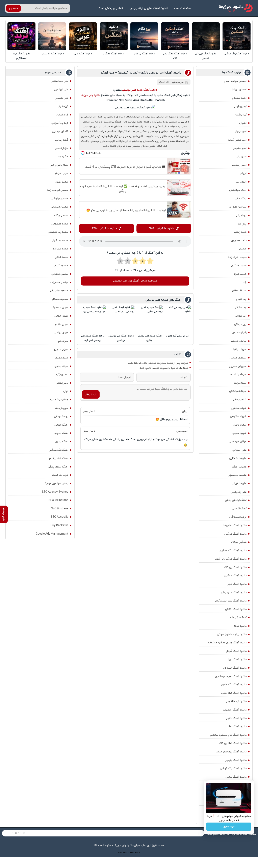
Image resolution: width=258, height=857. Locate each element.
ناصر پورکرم (62, 374)
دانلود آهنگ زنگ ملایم (234, 684)
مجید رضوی (61, 182)
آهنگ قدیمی (239, 509)
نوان (65, 391)
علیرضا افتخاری (238, 458)
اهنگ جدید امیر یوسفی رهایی (149, 338)
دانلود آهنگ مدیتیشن (52, 54)
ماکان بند (63, 157)
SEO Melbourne (58, 500)
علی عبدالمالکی (59, 81)
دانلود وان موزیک (90, 95)
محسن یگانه (61, 215)
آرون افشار (240, 115)
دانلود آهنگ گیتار (236, 651)
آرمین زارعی (240, 106)
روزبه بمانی (240, 324)
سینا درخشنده (238, 374)
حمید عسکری (239, 266)
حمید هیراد (240, 274)
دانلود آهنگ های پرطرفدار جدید (148, 8)
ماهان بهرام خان (59, 165)
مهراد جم (63, 341)
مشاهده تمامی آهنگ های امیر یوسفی (135, 281)
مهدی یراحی (61, 332)
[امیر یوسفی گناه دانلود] (177, 318)
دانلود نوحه (240, 626)
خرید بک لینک (60, 475)
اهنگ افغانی (61, 425)
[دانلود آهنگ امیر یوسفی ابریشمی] (121, 318)
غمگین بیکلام (239, 542)
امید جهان (240, 131)
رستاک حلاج (239, 291)
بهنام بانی (241, 215)
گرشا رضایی (61, 140)
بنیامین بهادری (238, 207)
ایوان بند (241, 182)
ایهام (243, 173)
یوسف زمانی (61, 416)
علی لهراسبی (61, 89)
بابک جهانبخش (238, 190)
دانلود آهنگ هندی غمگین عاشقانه (227, 643)
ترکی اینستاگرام (238, 517)
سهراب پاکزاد (239, 349)
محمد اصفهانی (59, 224)
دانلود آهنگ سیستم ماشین (231, 676)
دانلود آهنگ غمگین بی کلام (175, 56)
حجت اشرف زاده (237, 257)
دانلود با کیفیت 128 (104, 228)
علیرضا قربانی (239, 483)
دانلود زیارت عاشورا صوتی (232, 634)
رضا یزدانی (241, 316)
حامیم (243, 249)
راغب (244, 282)
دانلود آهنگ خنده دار (235, 668)
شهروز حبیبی (239, 433)
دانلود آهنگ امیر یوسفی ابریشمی (121, 338)
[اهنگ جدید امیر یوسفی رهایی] (149, 318)
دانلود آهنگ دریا (237, 659)
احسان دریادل (239, 89)
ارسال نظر (90, 395)
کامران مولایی (60, 131)
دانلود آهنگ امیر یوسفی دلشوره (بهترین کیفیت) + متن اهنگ (141, 72)
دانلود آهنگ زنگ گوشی (233, 768)
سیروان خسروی (238, 366)
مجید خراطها (61, 173)
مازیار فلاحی (61, 148)
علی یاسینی (61, 98)
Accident (137, 852)
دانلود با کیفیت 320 (161, 228)
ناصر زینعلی (62, 383)
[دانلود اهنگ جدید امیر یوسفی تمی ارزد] (92, 318)
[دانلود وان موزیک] (235, 8)
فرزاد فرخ (63, 106)
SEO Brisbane (59, 509)
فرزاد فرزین (62, 115)
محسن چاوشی (59, 198)
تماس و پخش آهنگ (110, 8)
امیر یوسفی (178, 82)
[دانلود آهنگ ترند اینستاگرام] (21, 36)
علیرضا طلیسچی (237, 475)
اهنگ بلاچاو (61, 433)
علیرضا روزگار (239, 467)
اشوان (243, 123)
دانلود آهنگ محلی (236, 777)
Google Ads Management (52, 534)
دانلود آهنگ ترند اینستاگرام (21, 56)
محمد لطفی (61, 257)
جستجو (13, 8)
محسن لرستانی (59, 207)
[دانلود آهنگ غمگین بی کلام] (175, 36)
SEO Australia (59, 517)
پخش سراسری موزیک (56, 483)
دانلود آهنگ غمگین (113, 54)
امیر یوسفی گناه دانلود (177, 336)
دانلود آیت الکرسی (236, 701)
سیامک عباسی (238, 358)
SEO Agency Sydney (55, 492)
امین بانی (241, 157)
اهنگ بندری (61, 441)
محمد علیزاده (60, 249)
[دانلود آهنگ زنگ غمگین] (237, 36)
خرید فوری (229, 827)
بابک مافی (241, 198)
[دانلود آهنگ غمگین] (114, 36)
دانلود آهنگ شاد (237, 726)
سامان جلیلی (239, 341)
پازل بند (242, 224)
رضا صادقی (240, 307)
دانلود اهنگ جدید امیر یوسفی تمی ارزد (93, 338)
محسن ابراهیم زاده (57, 190)
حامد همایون (239, 240)
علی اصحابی (239, 450)
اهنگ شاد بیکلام (58, 458)
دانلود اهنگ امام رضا (235, 525)
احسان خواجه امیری (235, 81)
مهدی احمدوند (60, 307)
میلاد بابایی (61, 366)
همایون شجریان (59, 400)
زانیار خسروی (239, 332)
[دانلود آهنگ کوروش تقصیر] (206, 36)
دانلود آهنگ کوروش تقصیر (205, 56)
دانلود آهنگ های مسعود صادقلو (228, 735)
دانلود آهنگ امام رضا (235, 710)
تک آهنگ (164, 82)
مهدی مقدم (61, 324)
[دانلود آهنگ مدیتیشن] (52, 36)
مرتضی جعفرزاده (59, 282)
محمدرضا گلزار (60, 240)
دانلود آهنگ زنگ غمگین (236, 54)
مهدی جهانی (61, 316)
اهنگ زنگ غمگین (58, 450)
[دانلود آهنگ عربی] (83, 36)
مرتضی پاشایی (59, 274)
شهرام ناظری (240, 425)
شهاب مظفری (239, 408)
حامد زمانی (240, 232)
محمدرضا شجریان (58, 232)
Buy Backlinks (59, 525)
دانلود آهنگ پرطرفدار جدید (231, 752)
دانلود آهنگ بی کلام (144, 54)
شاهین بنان (240, 400)
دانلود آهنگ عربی (83, 54)
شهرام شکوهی (238, 416)
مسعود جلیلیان (59, 291)
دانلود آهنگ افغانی (236, 609)
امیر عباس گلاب (237, 140)
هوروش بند (61, 408)
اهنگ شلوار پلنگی (58, 467)
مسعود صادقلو (60, 299)
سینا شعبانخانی (238, 391)
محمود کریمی (60, 266)
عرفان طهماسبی (238, 441)
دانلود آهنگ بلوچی (236, 760)
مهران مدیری (60, 349)
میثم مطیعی (61, 358)
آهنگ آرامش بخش (236, 500)
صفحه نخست (182, 8)
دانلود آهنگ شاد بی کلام (233, 743)
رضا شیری (241, 299)
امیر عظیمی (240, 148)
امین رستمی (239, 165)
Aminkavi (132, 852)
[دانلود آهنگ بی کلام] (144, 36)
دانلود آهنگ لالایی (236, 718)
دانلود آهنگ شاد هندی (234, 693)
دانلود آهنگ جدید (146, 90)
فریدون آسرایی (59, 123)
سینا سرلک (240, 383)
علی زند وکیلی (239, 492)
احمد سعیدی (239, 98)
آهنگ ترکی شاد (238, 617)
